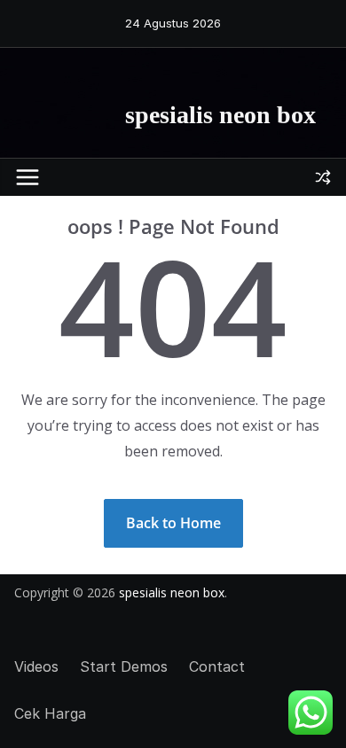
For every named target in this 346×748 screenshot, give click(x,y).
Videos (36, 666)
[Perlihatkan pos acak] (323, 177)
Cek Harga (50, 713)
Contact (217, 666)
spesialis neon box (220, 115)
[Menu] (27, 177)
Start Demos (124, 666)
